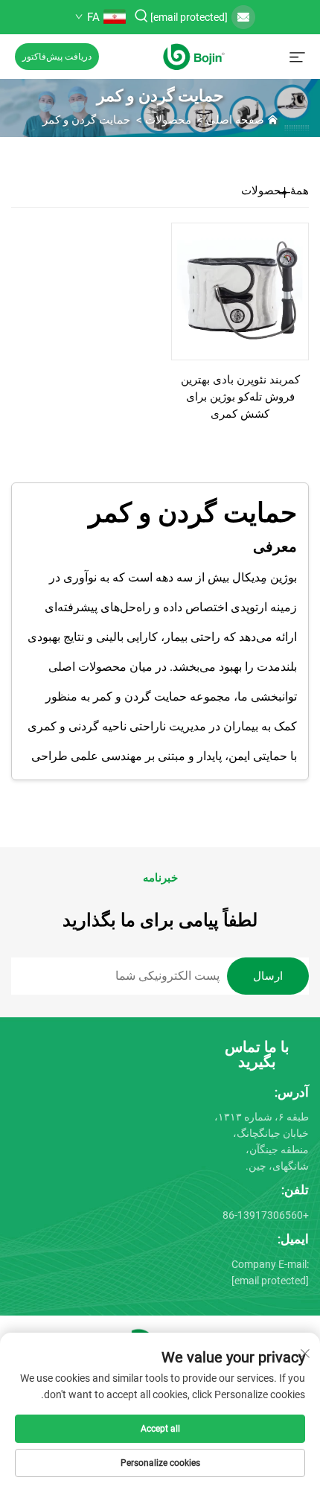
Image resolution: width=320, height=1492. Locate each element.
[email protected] (189, 17)
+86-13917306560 (266, 1215)
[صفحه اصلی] (194, 55)
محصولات (168, 120)
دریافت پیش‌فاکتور (57, 56)
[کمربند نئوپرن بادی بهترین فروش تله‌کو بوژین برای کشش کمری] (240, 291)
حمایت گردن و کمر (86, 120)
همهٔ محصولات (275, 190)
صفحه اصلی (235, 120)
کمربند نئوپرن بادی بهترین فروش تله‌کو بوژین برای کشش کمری (240, 397)
